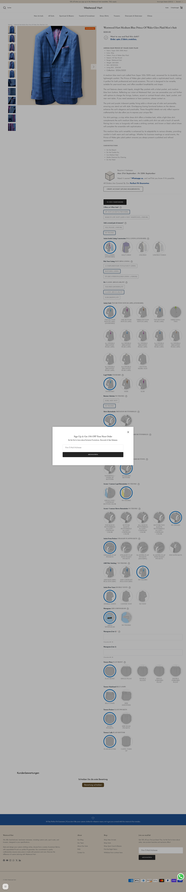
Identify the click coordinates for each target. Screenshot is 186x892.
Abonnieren (93, 454)
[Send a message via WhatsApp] (181, 877)
